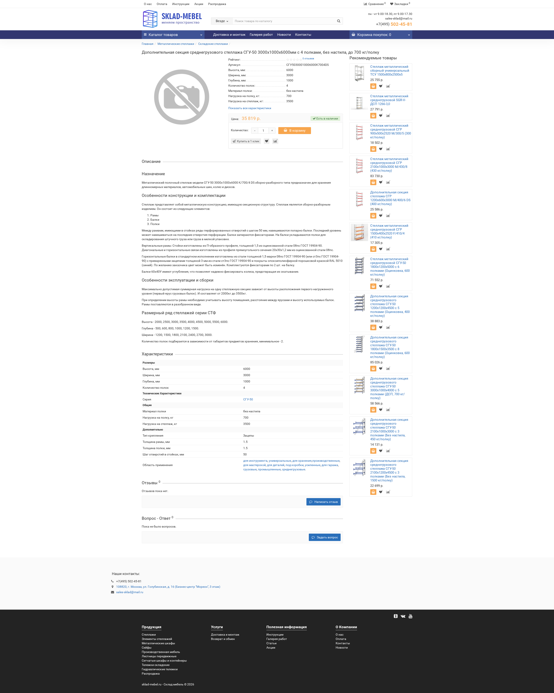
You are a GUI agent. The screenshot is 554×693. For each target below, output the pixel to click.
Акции (198, 4)
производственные (326, 460)
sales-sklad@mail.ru (129, 592)
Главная (147, 43)
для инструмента (255, 460)
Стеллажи (149, 634)
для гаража (330, 465)
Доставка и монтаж (229, 34)
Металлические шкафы (158, 643)
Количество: (239, 130)
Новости (284, 34)
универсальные (280, 460)
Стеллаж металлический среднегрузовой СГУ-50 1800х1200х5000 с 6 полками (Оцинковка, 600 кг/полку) (390, 267)
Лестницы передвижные (159, 656)
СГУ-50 (248, 399)
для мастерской (254, 465)
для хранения (302, 460)
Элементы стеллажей (157, 639)
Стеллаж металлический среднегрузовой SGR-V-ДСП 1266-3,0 (389, 100)
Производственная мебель (161, 652)
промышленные (269, 469)
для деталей (275, 465)
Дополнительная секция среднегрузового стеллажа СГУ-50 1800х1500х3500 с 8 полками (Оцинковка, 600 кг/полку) (390, 347)
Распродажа (217, 4)
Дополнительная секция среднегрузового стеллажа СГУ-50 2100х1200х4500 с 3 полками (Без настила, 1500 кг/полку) (389, 470)
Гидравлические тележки (160, 669)
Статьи (271, 643)
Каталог (163, 34)
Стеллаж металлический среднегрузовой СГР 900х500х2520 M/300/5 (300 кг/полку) (390, 131)
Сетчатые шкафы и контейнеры (164, 660)
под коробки (295, 465)
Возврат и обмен (223, 639)
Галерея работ (261, 34)
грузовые (250, 469)
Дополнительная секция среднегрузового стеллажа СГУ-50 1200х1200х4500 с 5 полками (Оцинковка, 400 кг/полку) (390, 306)
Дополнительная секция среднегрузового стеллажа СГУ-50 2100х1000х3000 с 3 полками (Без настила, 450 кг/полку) (389, 429)
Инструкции (180, 4)
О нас (148, 4)
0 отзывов (308, 58)
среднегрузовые (293, 469)
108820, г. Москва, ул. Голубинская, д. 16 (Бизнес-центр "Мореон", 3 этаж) (168, 586)
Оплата (162, 4)
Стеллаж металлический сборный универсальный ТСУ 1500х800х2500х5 (389, 70)
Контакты (303, 34)
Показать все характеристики (249, 108)
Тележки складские (155, 665)
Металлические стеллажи (176, 43)
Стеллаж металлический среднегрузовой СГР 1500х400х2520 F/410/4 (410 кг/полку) (389, 231)
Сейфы (146, 647)
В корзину (297, 130)
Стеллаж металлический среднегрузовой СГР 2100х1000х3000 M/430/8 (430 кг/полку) (389, 165)
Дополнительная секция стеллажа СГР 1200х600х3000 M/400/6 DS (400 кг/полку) (390, 198)
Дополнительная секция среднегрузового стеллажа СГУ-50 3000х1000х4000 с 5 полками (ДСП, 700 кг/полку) (389, 388)
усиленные (312, 465)
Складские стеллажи (213, 43)
